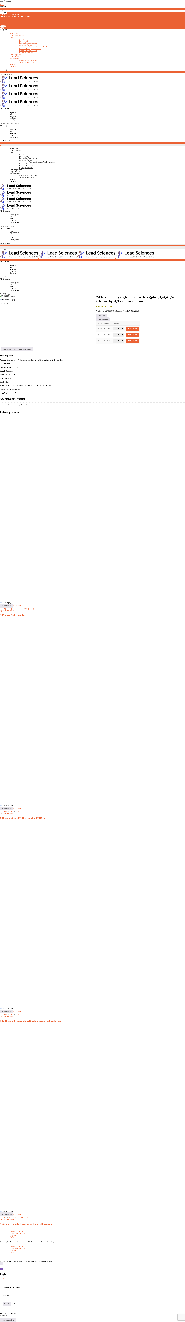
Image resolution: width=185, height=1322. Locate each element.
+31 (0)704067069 (24, 16)
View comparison (8, 1320)
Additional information (22, 349)
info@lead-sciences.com (8, 16)
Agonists (3, 611)
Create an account (6, 1279)
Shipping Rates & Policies (18, 1233)
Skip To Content (5, 1)
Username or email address (12, 1287)
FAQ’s (12, 1237)
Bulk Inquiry (103, 319)
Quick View (17, 605)
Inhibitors (10, 611)
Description (7, 349)
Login (2, 28)
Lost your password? (31, 1304)
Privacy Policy (14, 1235)
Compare (3, 26)
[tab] (7, 349)
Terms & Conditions (16, 1231)
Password (6, 1296)
